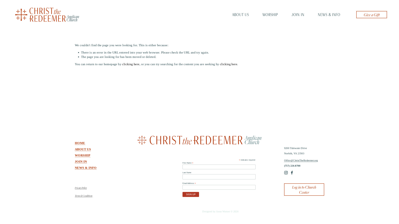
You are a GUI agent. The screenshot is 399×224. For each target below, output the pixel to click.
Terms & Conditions (83, 195)
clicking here (130, 64)
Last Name (187, 172)
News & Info (329, 14)
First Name (188, 163)
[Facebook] (292, 173)
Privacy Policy (81, 187)
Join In (297, 14)
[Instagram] (286, 173)
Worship (270, 14)
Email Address (189, 183)
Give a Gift (372, 14)
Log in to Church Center (304, 189)
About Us (240, 14)
